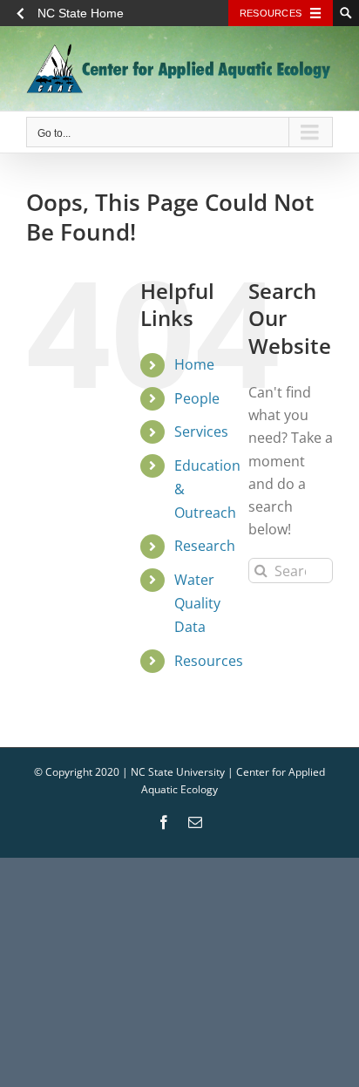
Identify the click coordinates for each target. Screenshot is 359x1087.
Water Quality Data (197, 603)
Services (201, 431)
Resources (270, 13)
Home (194, 364)
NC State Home (80, 13)
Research (204, 545)
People (197, 398)
